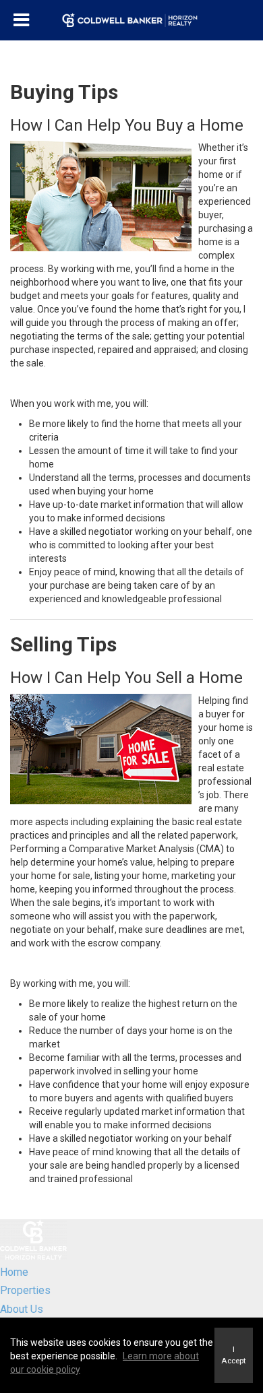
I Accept (233, 1355)
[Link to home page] (132, 20)
